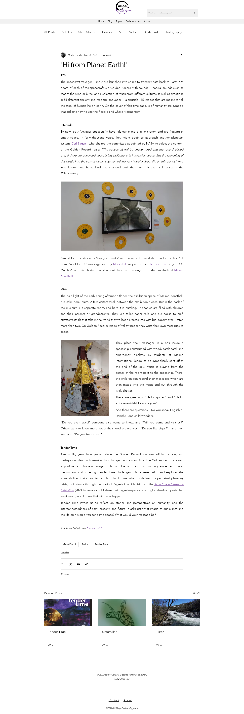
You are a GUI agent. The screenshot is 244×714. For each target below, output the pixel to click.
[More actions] (181, 55)
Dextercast (151, 32)
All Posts (49, 32)
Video (133, 32)
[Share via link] (86, 563)
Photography (173, 32)
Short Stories (86, 32)
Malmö (85, 544)
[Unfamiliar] (122, 612)
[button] (119, 21)
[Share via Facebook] (62, 563)
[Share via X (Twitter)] (70, 563)
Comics (107, 32)
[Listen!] (176, 612)
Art (121, 32)
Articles (67, 32)
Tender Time (101, 544)
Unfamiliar (109, 632)
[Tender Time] (68, 612)
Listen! (160, 632)
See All (196, 592)
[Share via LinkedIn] (78, 563)
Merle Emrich (70, 544)
